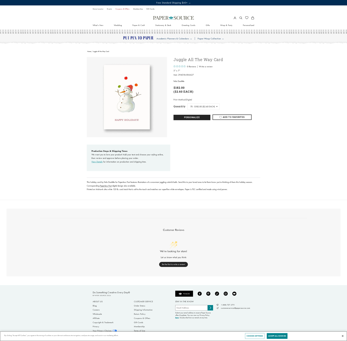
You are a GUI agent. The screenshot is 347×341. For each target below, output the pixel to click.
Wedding (118, 25)
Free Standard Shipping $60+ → (173, 2)
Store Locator (98, 9)
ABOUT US (98, 301)
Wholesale (97, 314)
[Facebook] (200, 294)
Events (109, 9)
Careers (96, 310)
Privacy (96, 326)
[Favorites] (246, 17)
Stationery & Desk (163, 25)
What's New (98, 25)
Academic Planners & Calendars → (174, 38)
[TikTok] (217, 294)
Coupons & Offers (122, 9)
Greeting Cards (188, 25)
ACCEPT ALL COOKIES (277, 336)
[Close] (343, 336)
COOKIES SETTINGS (255, 336)
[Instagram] (226, 294)
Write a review (206, 66)
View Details (97, 161)
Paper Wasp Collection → (211, 38)
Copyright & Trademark (103, 322)
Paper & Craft (138, 25)
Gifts (208, 25)
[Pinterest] (208, 294)
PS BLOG (186, 294)
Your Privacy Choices (102, 330)
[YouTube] (234, 294)
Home (89, 51)
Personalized (248, 25)
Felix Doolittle (179, 81)
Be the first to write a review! (173, 264)
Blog (95, 306)
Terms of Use (139, 330)
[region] (127, 97)
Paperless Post (106, 185)
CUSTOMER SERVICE (143, 301)
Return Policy (139, 314)
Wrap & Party (226, 25)
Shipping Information (143, 310)
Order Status (139, 306)
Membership (138, 9)
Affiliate (96, 318)
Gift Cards (150, 9)
